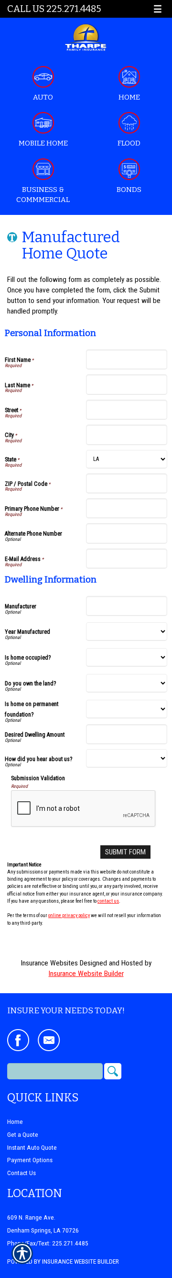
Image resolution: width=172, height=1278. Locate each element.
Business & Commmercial (43, 194)
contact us (108, 901)
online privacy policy (69, 915)
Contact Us (21, 1173)
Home (129, 97)
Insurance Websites (49, 963)
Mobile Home (43, 143)
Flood (129, 143)
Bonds (129, 189)
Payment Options (30, 1160)
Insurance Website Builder (86, 973)
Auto (43, 97)
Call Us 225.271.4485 (54, 8)
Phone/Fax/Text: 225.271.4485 (47, 1243)
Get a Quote (22, 1134)
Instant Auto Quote (32, 1147)
